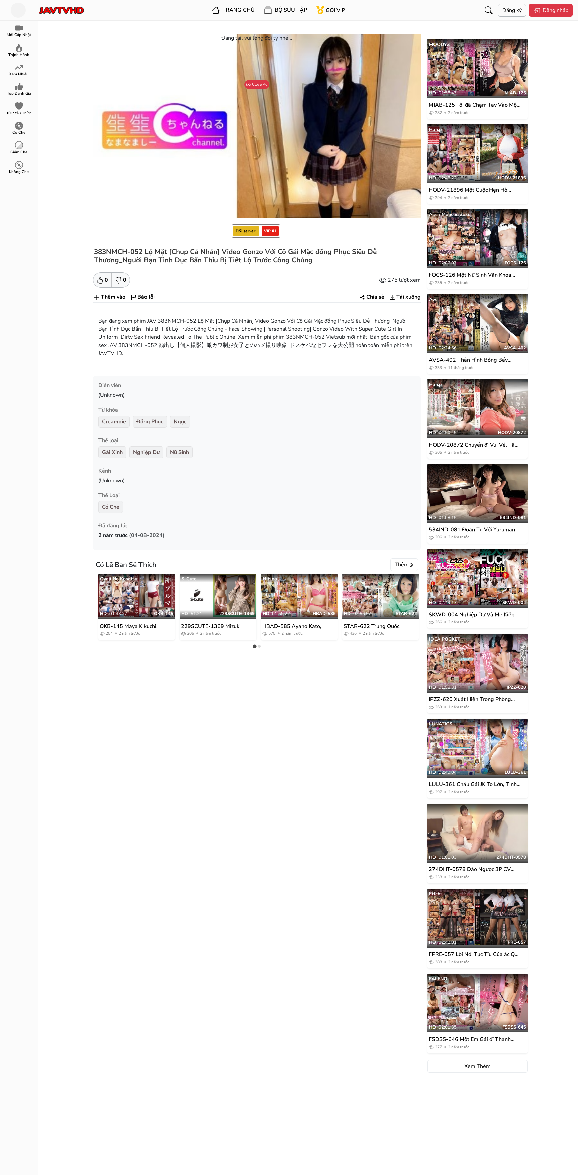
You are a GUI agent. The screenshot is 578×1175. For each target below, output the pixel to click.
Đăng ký (512, 10)
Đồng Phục (149, 421)
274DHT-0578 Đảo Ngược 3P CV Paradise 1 (470, 869)
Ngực (180, 421)
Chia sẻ (375, 297)
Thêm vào (113, 297)
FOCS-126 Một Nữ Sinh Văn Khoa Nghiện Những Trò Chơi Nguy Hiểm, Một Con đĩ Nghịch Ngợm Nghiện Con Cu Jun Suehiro (474, 275)
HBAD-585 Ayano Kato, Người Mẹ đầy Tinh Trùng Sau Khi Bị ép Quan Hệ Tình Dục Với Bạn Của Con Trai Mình (295, 626)
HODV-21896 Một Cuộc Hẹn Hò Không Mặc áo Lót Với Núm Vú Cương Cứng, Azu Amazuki (474, 190)
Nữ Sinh (179, 452)
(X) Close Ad (257, 84)
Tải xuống (408, 297)
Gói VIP (335, 10)
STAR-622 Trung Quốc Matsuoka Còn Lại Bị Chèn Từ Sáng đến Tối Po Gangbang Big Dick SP (375, 626)
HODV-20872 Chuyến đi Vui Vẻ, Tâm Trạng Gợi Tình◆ (474, 445)
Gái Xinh (112, 452)
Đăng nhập (555, 10)
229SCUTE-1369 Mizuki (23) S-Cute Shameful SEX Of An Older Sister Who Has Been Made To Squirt (213, 626)
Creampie (114, 421)
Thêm (402, 564)
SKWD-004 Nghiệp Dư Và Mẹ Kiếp (471, 614)
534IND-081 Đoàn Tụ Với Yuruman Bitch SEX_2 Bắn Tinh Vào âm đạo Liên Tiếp (472, 530)
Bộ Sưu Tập (290, 10)
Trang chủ (238, 10)
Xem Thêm (477, 1066)
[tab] (254, 646)
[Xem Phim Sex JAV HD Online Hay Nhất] (61, 10)
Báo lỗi (146, 297)
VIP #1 (270, 231)
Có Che (110, 507)
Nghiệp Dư (146, 452)
